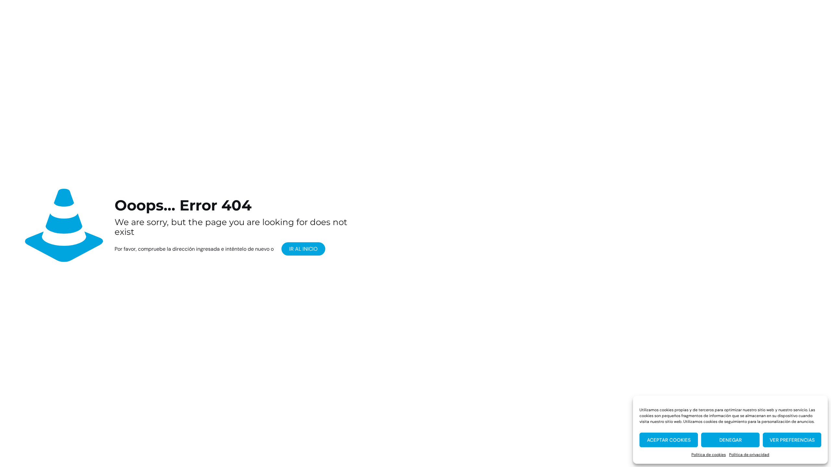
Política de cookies (708, 454)
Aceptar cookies (669, 440)
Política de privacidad (749, 454)
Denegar (730, 440)
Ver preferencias (792, 440)
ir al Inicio (303, 248)
